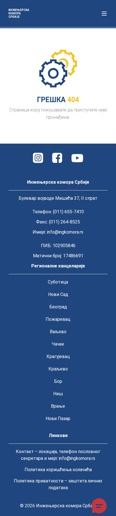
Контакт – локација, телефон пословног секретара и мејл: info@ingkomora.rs (58, 455)
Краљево (58, 369)
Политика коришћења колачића (58, 469)
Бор (58, 381)
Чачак (58, 344)
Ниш (58, 393)
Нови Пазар (58, 418)
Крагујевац (58, 356)
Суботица (58, 282)
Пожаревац (58, 319)
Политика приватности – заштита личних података (58, 484)
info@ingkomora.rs (65, 232)
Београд (58, 306)
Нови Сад (58, 294)
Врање (58, 406)
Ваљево (58, 331)
